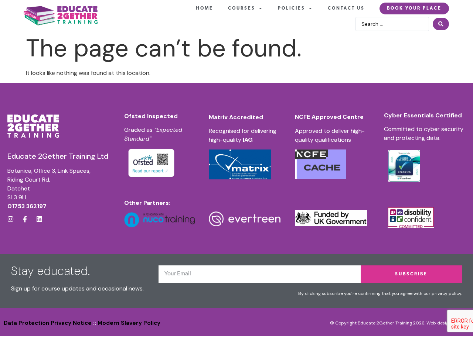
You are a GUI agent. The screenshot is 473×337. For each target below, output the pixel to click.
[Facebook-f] (25, 219)
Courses (241, 8)
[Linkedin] (39, 219)
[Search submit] (441, 24)
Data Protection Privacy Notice (48, 323)
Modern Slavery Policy (129, 323)
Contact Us (346, 8)
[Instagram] (10, 219)
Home (204, 8)
